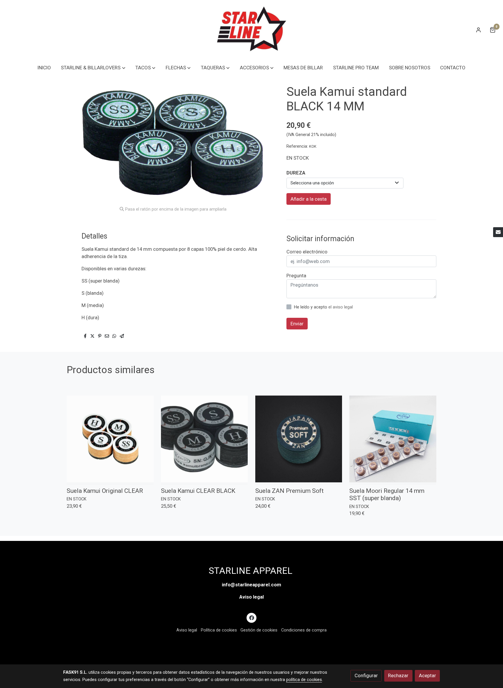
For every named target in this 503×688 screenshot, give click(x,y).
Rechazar (398, 675)
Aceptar (427, 675)
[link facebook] (251, 617)
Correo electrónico (306, 252)
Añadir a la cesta (309, 199)
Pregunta (296, 275)
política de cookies (304, 679)
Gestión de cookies (258, 630)
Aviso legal (251, 597)
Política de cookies (219, 630)
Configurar (366, 675)
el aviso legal (340, 307)
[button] (93, 67)
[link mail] (498, 232)
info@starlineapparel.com (251, 585)
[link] (251, 29)
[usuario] (478, 30)
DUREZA (295, 173)
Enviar (297, 323)
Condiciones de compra (304, 630)
